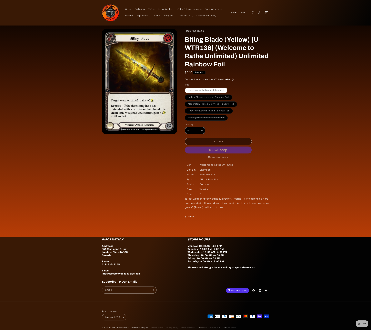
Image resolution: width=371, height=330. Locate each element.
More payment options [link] (218, 157)
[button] (139, 9)
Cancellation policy (227, 328)
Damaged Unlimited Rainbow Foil (208, 119)
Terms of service (188, 328)
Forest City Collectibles (119, 328)
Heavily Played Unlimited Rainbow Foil (210, 112)
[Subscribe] (153, 290)
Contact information (207, 328)
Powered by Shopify (139, 328)
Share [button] (191, 217)
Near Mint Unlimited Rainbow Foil (208, 91)
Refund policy (157, 328)
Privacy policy (172, 328)
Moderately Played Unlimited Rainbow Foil (212, 105)
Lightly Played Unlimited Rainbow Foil (210, 98)
